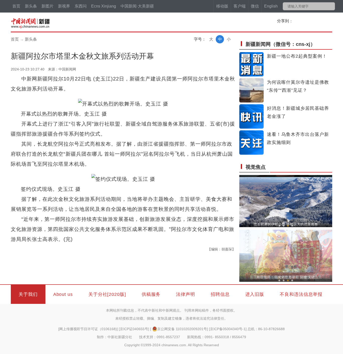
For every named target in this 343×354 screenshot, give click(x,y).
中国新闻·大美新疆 (137, 6)
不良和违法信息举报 (301, 294)
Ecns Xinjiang (103, 6)
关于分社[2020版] (107, 294)
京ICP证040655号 (134, 329)
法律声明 (185, 294)
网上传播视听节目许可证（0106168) (88, 329)
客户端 (240, 6)
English (271, 6)
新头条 (31, 6)
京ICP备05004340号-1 (228, 329)
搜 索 (331, 6)
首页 (16, 6)
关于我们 (28, 294)
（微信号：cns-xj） (280, 44)
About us (63, 294)
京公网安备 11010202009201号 (182, 329)
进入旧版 (254, 294)
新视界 (64, 6)
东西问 (81, 6)
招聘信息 (220, 294)
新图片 (47, 6)
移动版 (222, 6)
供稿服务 (151, 294)
